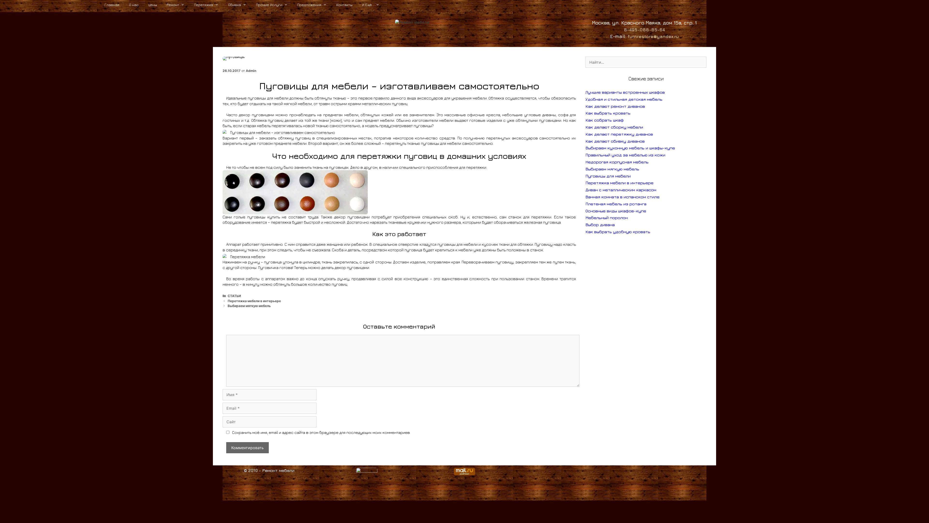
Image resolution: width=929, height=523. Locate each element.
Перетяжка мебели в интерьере (254, 301)
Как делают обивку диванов (615, 141)
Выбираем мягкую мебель (249, 306)
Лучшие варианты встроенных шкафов (625, 92)
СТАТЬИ (234, 296)
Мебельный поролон (606, 217)
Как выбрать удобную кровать (617, 231)
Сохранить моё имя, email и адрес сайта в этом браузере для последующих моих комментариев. (321, 432)
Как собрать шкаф (604, 120)
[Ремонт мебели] (412, 22)
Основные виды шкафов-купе (615, 210)
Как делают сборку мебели (614, 127)
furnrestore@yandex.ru (653, 36)
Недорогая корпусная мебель (617, 162)
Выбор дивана (600, 224)
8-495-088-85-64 (644, 29)
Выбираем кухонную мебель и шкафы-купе (630, 148)
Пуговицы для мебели (608, 176)
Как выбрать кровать (607, 113)
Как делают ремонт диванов (615, 106)
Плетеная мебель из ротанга (615, 203)
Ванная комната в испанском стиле (622, 196)
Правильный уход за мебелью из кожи (625, 155)
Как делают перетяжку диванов (619, 134)
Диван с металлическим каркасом (620, 189)
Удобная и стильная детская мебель (623, 99)
